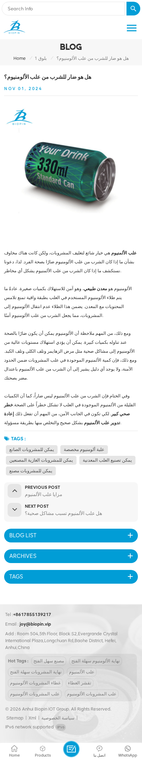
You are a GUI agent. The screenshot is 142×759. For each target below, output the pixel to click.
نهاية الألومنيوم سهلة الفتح (95, 660)
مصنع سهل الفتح (48, 660)
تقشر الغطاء (79, 682)
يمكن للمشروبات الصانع (31, 449)
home (19, 58)
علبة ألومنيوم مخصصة (84, 449)
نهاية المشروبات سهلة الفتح (36, 671)
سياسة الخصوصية (57, 717)
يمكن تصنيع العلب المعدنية (107, 460)
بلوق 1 (40, 58)
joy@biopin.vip (35, 624)
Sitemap (14, 717)
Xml (32, 717)
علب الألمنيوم (81, 671)
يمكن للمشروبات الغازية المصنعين (41, 460)
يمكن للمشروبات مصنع (30, 470)
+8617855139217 (32, 614)
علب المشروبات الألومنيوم (35, 693)
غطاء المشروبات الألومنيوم (35, 682)
